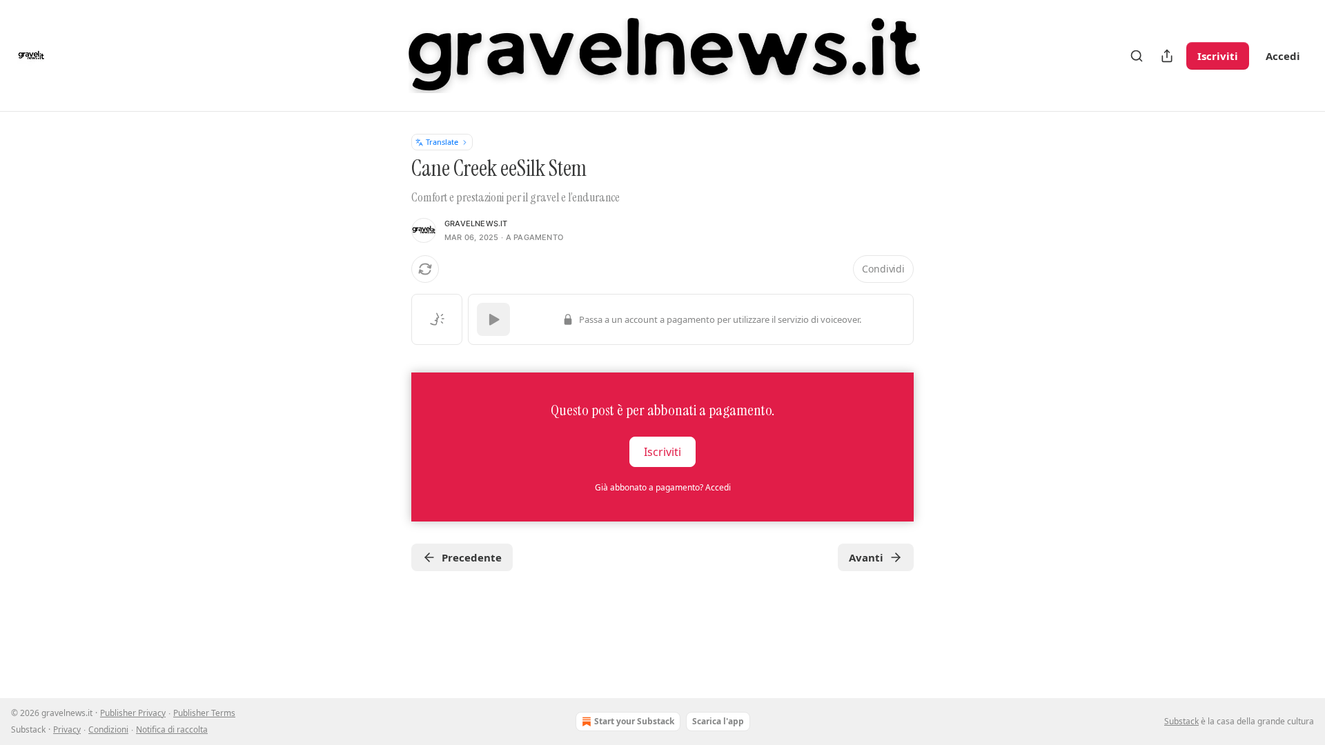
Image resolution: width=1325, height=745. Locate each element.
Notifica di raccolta (172, 729)
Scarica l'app (718, 721)
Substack (1181, 721)
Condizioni (108, 729)
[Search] (1136, 56)
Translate (442, 142)
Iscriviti (1217, 56)
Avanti (866, 557)
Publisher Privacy (133, 713)
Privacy (67, 729)
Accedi (1283, 56)
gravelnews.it (476, 223)
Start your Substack (634, 721)
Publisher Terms (204, 713)
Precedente (472, 557)
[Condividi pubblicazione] (1167, 56)
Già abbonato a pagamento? (663, 487)
